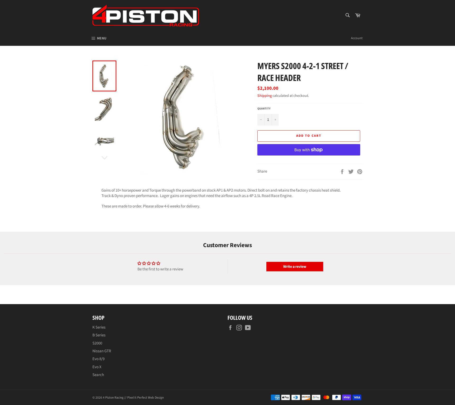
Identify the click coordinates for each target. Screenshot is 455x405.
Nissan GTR (101, 351)
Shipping (264, 95)
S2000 (97, 343)
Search (98, 375)
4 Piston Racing (113, 397)
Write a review (294, 266)
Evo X (96, 367)
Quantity (263, 109)
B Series (98, 335)
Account (357, 38)
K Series (98, 327)
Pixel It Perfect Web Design (145, 397)
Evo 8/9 (98, 359)
